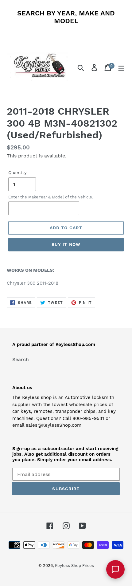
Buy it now (66, 244)
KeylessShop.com (75, 344)
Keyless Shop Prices (74, 565)
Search (20, 359)
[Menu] (121, 68)
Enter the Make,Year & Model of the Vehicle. (50, 197)
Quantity (17, 172)
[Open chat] (115, 569)
